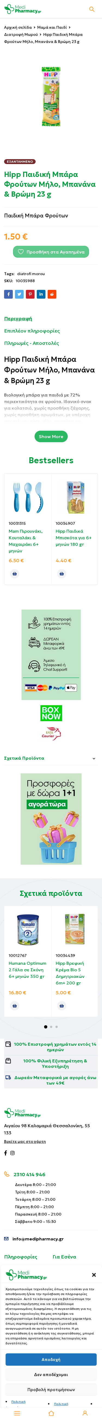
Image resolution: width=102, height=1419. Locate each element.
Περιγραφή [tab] (18, 318)
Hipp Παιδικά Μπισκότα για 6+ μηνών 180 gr (74, 537)
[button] (94, 1275)
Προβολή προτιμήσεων (51, 1389)
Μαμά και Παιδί (52, 27)
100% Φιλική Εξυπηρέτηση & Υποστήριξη (55, 1063)
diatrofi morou (31, 273)
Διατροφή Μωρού (21, 34)
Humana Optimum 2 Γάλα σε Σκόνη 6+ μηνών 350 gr (27, 969)
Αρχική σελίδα (18, 27)
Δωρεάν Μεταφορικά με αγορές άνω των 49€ (55, 1080)
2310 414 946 (29, 1174)
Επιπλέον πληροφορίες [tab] (32, 331)
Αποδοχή (51, 1359)
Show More (51, 436)
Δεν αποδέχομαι (51, 1374)
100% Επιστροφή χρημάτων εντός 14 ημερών (55, 1046)
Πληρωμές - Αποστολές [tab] (31, 343)
